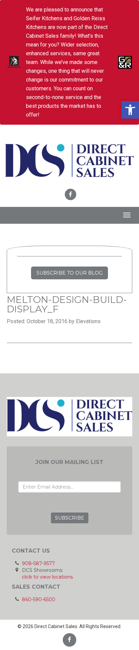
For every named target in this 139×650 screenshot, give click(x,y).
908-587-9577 (38, 563)
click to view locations (47, 577)
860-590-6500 (38, 599)
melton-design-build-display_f (67, 304)
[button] (130, 110)
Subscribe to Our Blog (69, 273)
